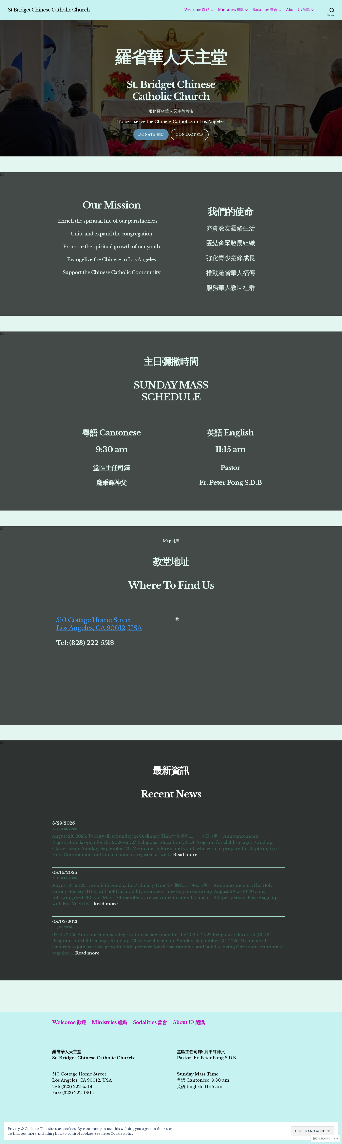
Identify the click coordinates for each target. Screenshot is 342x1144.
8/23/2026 (63, 823)
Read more (185, 854)
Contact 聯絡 (190, 134)
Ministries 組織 (231, 10)
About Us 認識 (298, 10)
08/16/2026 (64, 872)
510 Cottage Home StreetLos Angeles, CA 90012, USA (99, 624)
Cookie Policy (122, 1133)
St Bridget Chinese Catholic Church (49, 10)
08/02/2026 (65, 921)
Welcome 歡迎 (196, 10)
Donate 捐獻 (151, 134)
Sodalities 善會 (265, 10)
